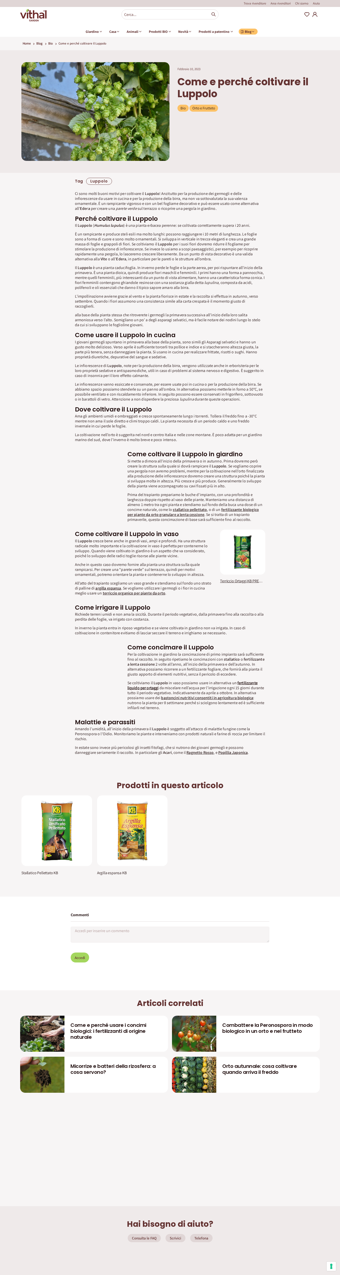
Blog (39, 43)
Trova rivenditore (255, 3)
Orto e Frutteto (203, 108)
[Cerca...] (214, 14)
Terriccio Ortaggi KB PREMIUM (242, 581)
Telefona (201, 1238)
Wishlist (307, 14)
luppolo (99, 181)
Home (27, 43)
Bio (50, 43)
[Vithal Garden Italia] (33, 15)
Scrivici (175, 1238)
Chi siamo (301, 3)
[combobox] (170, 14)
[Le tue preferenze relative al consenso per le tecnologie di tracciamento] (331, 1266)
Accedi (80, 957)
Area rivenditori (281, 3)
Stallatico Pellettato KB (39, 872)
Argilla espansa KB (112, 872)
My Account (315, 14)
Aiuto (316, 3)
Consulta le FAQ (144, 1238)
